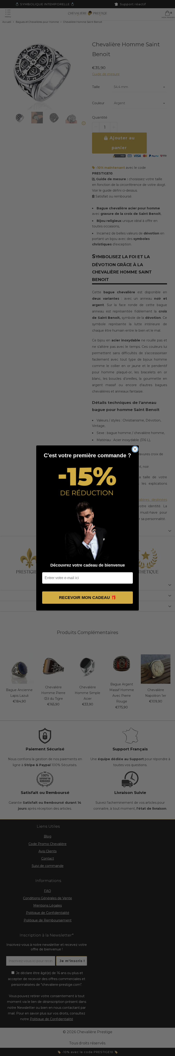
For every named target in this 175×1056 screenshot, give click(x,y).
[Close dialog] (135, 449)
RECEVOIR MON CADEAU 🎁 (87, 597)
